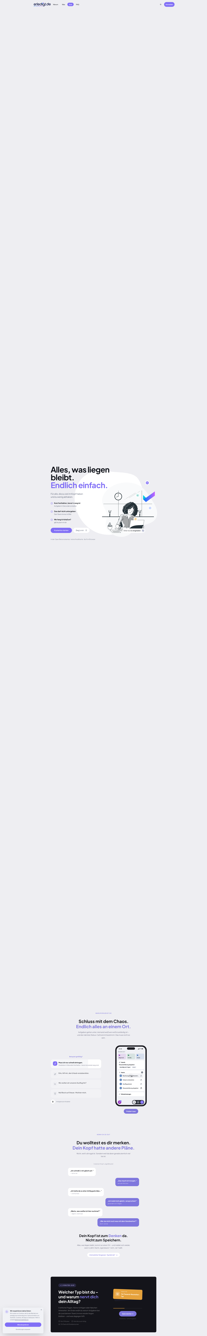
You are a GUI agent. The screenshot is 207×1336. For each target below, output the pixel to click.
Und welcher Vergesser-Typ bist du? (102, 1255)
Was (63, 4)
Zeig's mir (80, 530)
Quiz (70, 4)
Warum (55, 4)
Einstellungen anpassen (23, 1329)
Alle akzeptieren (23, 1325)
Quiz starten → (127, 1314)
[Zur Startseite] (42, 4)
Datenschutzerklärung (21, 1320)
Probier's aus (131, 1111)
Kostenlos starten (61, 530)
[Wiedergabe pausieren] (53, 1102)
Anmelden (169, 4)
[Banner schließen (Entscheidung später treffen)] (41, 1310)
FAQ (77, 4)
